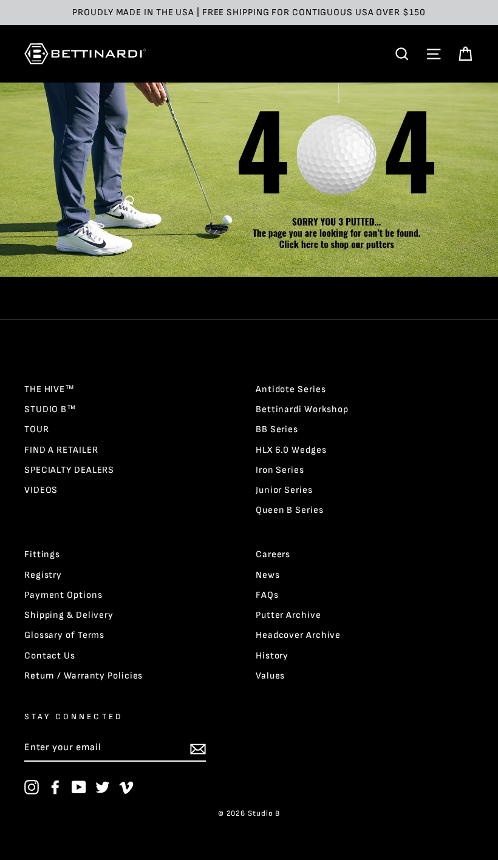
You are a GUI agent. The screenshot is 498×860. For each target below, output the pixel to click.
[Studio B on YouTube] (79, 787)
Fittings (42, 554)
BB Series (277, 429)
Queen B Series (290, 510)
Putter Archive (288, 615)
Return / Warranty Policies (83, 676)
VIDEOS (41, 490)
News (268, 575)
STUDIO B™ (50, 409)
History (272, 656)
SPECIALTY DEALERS (69, 470)
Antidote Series (291, 389)
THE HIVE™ (49, 389)
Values (270, 676)
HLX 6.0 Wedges (291, 450)
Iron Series (280, 470)
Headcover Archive (298, 635)
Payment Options (63, 595)
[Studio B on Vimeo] (126, 787)
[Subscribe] (198, 748)
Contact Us (49, 656)
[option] (249, 12)
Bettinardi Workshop (302, 409)
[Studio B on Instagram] (31, 787)
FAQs (267, 595)
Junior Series (284, 490)
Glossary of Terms (64, 635)
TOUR (36, 429)
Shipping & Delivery (69, 615)
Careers (273, 554)
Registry (43, 575)
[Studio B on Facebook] (55, 787)
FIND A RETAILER (61, 450)
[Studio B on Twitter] (102, 787)
